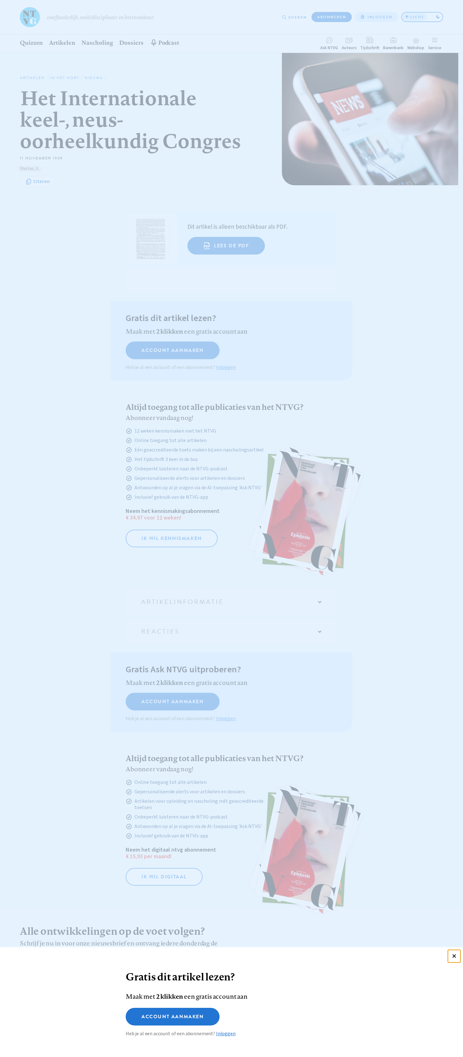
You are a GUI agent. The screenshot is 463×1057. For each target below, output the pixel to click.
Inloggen (226, 1033)
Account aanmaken (172, 1016)
